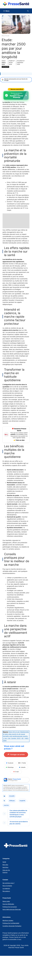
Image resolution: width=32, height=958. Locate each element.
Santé (4, 862)
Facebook (10, 763)
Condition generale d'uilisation (12, 926)
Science (5, 872)
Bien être (5, 864)
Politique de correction (10, 907)
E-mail (17, 771)
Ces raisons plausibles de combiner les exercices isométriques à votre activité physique (18, 814)
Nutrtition (5, 867)
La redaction (6, 888)
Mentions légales (8, 920)
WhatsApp (11, 767)
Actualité (5, 66)
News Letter (6, 901)
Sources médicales (8, 904)
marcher (6, 805)
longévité (22, 800)
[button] (28, 10)
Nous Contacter (7, 885)
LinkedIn (23, 767)
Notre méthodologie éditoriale (12, 909)
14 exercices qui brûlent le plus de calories (19, 823)
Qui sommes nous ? (8, 883)
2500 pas (12, 800)
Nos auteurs (6, 891)
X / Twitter (23, 763)
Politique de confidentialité (11, 923)
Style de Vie (6, 870)
